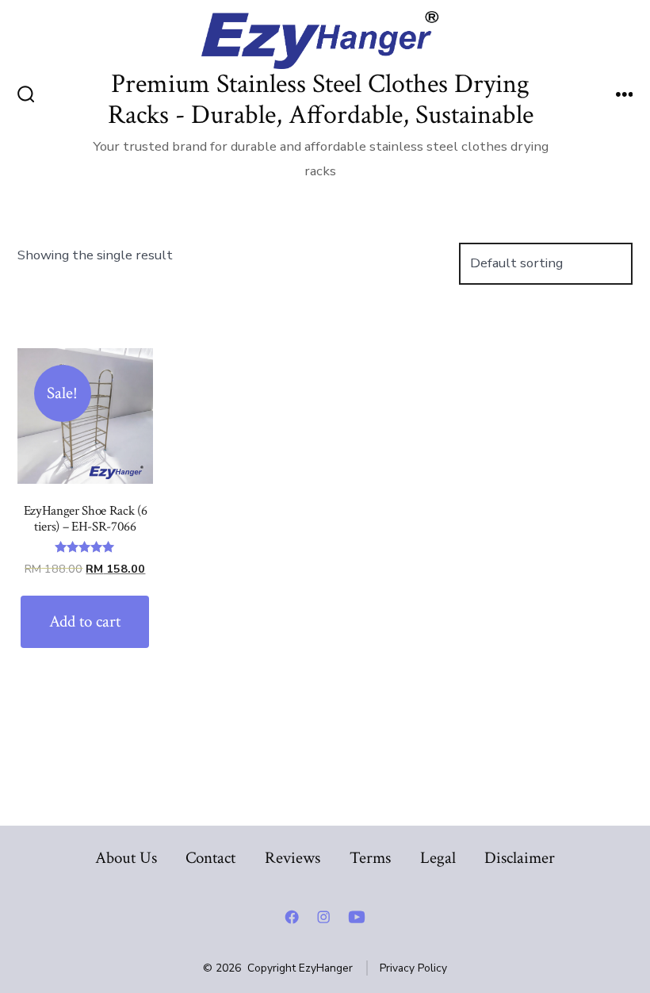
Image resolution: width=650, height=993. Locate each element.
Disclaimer (519, 857)
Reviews (292, 857)
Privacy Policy (413, 968)
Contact (210, 857)
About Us (126, 857)
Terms (370, 857)
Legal (438, 857)
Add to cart (84, 621)
